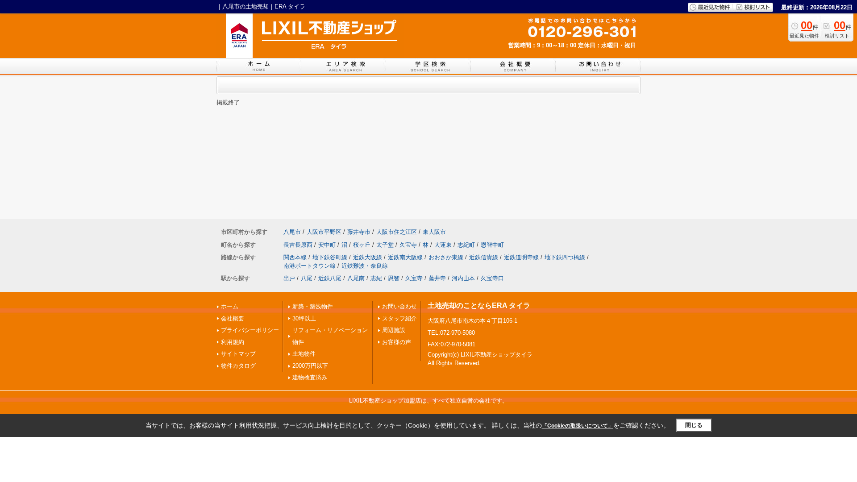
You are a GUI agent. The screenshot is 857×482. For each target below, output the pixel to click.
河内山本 (463, 278)
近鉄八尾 (329, 278)
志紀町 (466, 244)
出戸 (289, 278)
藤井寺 (437, 278)
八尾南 (356, 278)
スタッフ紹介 (399, 318)
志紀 (376, 278)
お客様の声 (396, 342)
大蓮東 (443, 244)
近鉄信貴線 (483, 257)
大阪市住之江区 (396, 232)
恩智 (393, 278)
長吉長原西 (297, 244)
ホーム (229, 306)
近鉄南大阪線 (405, 257)
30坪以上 (304, 318)
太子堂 (385, 244)
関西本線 (295, 257)
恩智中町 (492, 244)
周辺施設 (393, 330)
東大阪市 (434, 232)
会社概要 (232, 318)
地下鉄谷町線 (329, 257)
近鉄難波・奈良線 (364, 265)
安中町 (327, 244)
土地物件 (304, 353)
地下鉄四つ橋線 (565, 257)
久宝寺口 (492, 278)
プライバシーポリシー (250, 330)
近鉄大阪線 (367, 257)
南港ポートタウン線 (309, 265)
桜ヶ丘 (361, 244)
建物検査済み (309, 377)
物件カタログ (238, 365)
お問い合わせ (399, 306)
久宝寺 (408, 244)
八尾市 (292, 232)
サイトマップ (238, 353)
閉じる (694, 425)
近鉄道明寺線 (521, 257)
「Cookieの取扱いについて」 (577, 426)
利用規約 (232, 342)
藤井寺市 (358, 232)
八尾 (306, 278)
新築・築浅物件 (312, 306)
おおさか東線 (445, 257)
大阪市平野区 (324, 232)
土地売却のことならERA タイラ (479, 305)
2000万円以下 (310, 365)
